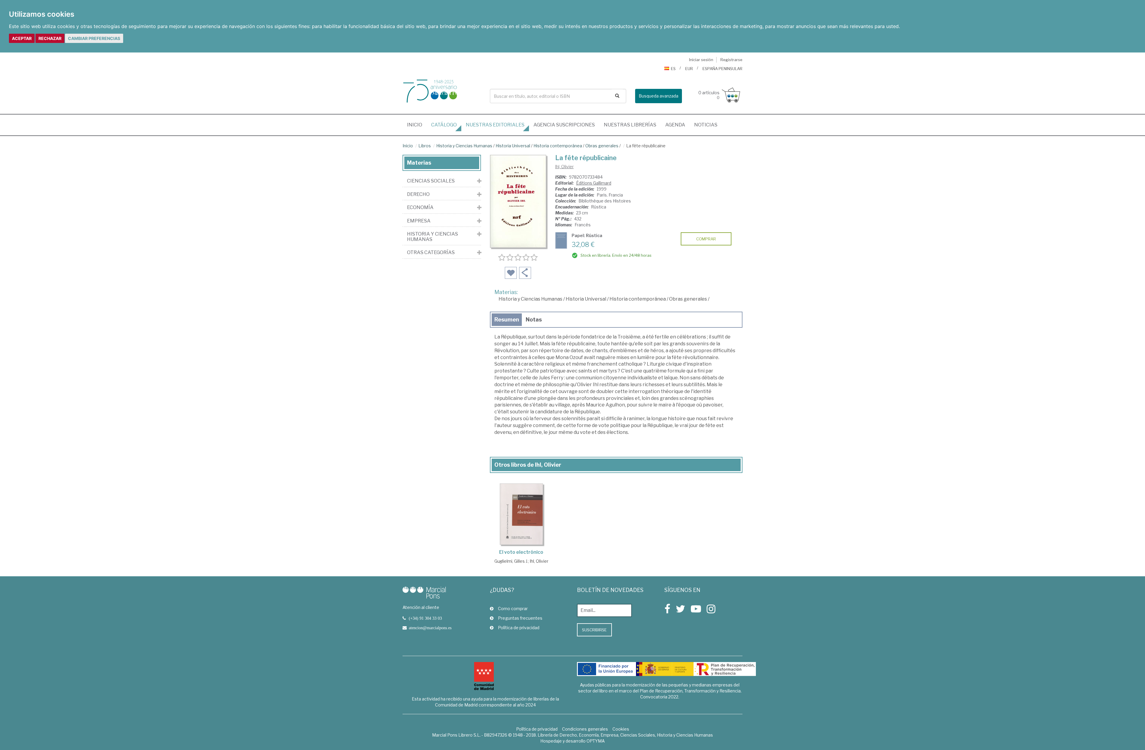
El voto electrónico (521, 552)
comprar (706, 238)
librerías (630, 125)
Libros (424, 145)
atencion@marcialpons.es (430, 628)
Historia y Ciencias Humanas (464, 145)
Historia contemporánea (557, 145)
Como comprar (513, 608)
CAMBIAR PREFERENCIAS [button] (94, 38)
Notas (534, 319)
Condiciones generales (585, 729)
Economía (420, 207)
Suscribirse (594, 629)
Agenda (675, 125)
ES (673, 68)
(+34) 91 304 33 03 (425, 618)
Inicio (417, 125)
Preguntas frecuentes (520, 618)
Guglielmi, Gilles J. (511, 561)
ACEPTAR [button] (22, 38)
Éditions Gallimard (593, 182)
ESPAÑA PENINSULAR (722, 68)
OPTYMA (596, 740)
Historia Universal (513, 145)
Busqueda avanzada (658, 95)
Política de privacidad (518, 627)
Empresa (419, 221)
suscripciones (564, 125)
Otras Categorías (431, 252)
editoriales (495, 125)
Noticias (705, 125)
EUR (689, 68)
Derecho (418, 194)
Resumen (506, 319)
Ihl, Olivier (564, 166)
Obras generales (601, 145)
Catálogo (444, 125)
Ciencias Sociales (431, 181)
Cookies (620, 729)
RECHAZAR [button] (49, 38)
